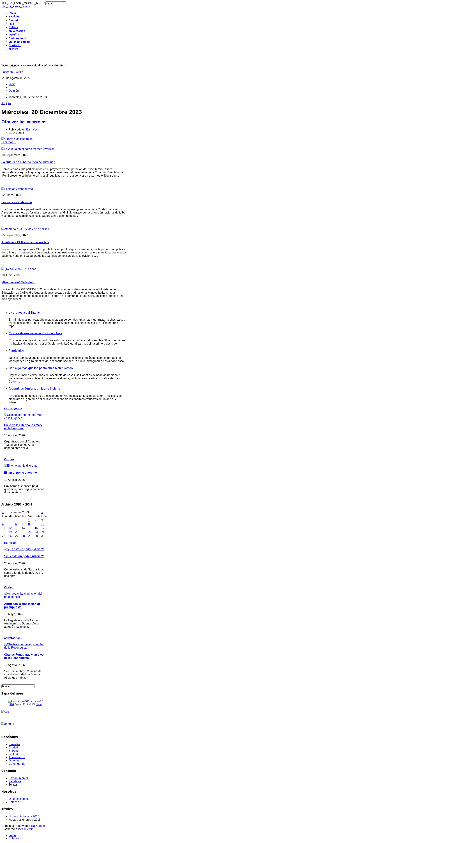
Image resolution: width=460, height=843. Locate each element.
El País (13, 750)
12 (10, 528)
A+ (3, 103)
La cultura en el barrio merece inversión (28, 162)
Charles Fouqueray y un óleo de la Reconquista (24, 656)
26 (10, 536)
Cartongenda (17, 38)
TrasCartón (38, 825)
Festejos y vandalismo (16, 202)
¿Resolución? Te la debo (18, 282)
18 (3, 532)
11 (3, 528)
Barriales (14, 17)
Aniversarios (17, 31)
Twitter (18, 71)
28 (23, 536)
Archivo (13, 49)
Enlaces (14, 802)
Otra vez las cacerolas (23, 121)
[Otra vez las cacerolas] (17, 138)
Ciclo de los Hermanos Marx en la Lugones (23, 427)
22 (29, 532)
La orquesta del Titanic (24, 312)
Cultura (13, 27)
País (11, 24)
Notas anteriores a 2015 (24, 816)
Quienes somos (19, 798)
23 (36, 532)
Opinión (14, 35)
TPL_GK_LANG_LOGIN (15, 6)
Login (12, 835)
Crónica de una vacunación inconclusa (35, 333)
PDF (12, 704)
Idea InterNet (26, 829)
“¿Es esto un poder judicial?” (24, 556)
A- (9, 103)
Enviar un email (19, 778)
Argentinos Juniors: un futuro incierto (34, 388)
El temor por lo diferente (20, 472)
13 (16, 528)
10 (43, 524)
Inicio (12, 13)
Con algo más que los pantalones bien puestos (41, 368)
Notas (39, 704)
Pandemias (16, 350)
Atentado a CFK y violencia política (25, 242)
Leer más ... (8, 142)
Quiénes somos (19, 42)
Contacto (15, 45)
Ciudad (13, 20)
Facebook (7, 71)
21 (23, 532)
